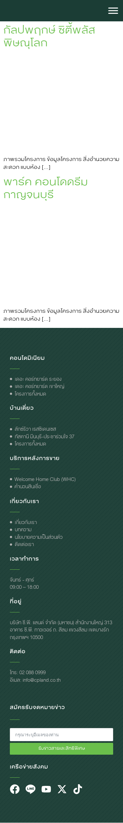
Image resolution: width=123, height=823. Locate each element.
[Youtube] (46, 789)
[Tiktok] (78, 789)
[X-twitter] (62, 789)
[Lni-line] (30, 789)
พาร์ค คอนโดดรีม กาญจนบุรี (45, 188)
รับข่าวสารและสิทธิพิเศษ (61, 748)
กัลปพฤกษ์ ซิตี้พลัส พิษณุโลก (49, 36)
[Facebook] (15, 789)
